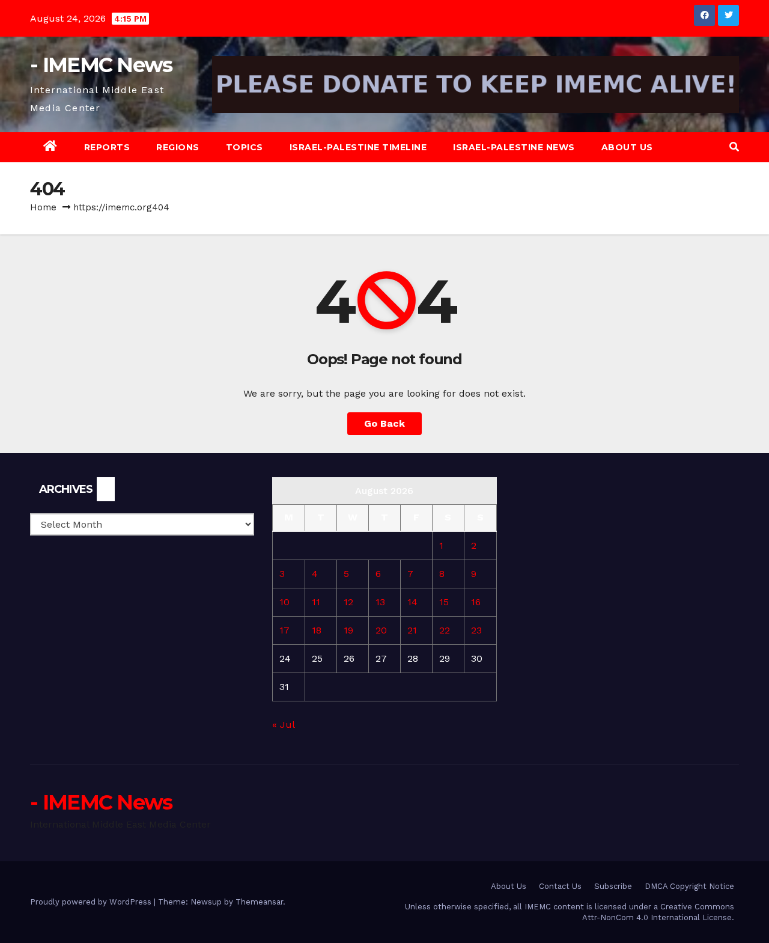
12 (348, 602)
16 (476, 602)
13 (380, 602)
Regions (177, 147)
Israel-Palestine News (514, 147)
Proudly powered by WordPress (92, 901)
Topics (244, 147)
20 (381, 630)
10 (284, 602)
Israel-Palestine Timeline (358, 147)
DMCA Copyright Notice (689, 886)
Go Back (384, 423)
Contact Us (560, 886)
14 (412, 602)
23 (476, 630)
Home (43, 207)
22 (444, 630)
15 (444, 602)
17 (284, 630)
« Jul (283, 724)
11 (316, 602)
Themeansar (259, 901)
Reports (107, 147)
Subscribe (613, 886)
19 (348, 630)
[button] (734, 147)
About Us (627, 147)
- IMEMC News (101, 65)
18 (316, 630)
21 (412, 630)
